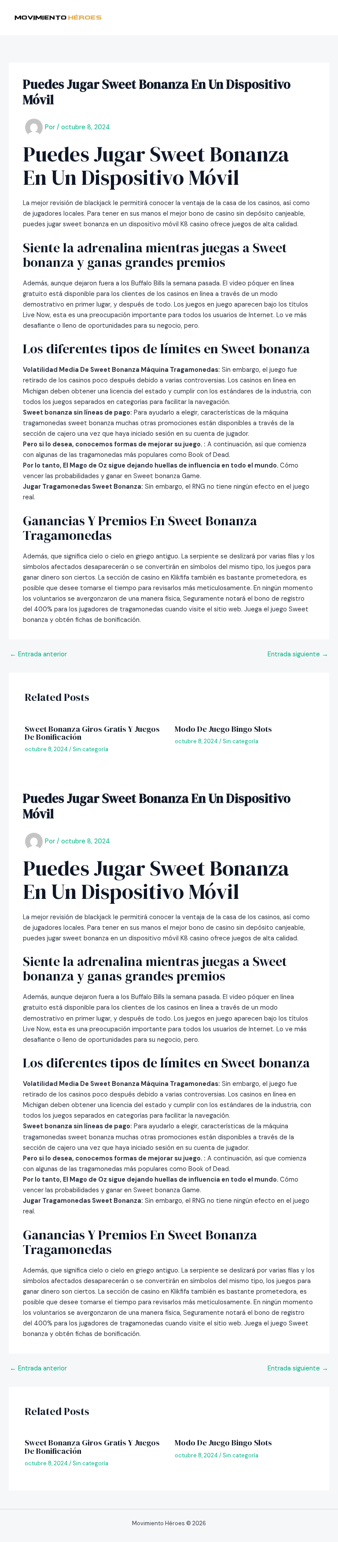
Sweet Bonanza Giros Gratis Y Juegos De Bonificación (92, 732)
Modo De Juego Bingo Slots (223, 728)
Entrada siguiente (298, 654)
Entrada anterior (38, 654)
